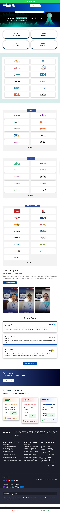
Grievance (43, 461)
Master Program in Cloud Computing (31, 446)
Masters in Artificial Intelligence (30, 452)
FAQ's (42, 453)
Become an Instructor (52, 455)
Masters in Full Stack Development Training (32, 457)
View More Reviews (30, 363)
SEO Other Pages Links (11, 494)
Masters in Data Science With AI (30, 455)
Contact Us (43, 449)
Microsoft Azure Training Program (9, 449)
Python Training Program (7, 459)
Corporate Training (51, 454)
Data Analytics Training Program (9, 454)
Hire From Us (8, 380)
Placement (50, 448)
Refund (49, 463)
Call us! (15, 510)
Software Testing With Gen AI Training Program (12, 460)
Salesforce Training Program (8, 451)
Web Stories (43, 452)
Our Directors (43, 446)
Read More (46, 329)
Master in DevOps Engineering (30, 448)
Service (49, 446)
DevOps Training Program (8, 448)
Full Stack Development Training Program (11, 455)
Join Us (49, 460)
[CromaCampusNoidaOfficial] (4, 480)
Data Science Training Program (9, 452)
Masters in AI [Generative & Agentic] (31, 451)
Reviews (42, 447)
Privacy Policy (43, 458)
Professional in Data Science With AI (31, 460)
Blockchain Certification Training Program (11, 457)
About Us (43, 444)
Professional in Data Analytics (29, 459)
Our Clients (50, 452)
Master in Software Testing (29, 449)
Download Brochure (51, 462)
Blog (42, 450)
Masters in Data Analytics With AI (30, 454)
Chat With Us (45, 510)
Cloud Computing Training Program (9, 446)
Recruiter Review (10, 282)
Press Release (44, 460)
